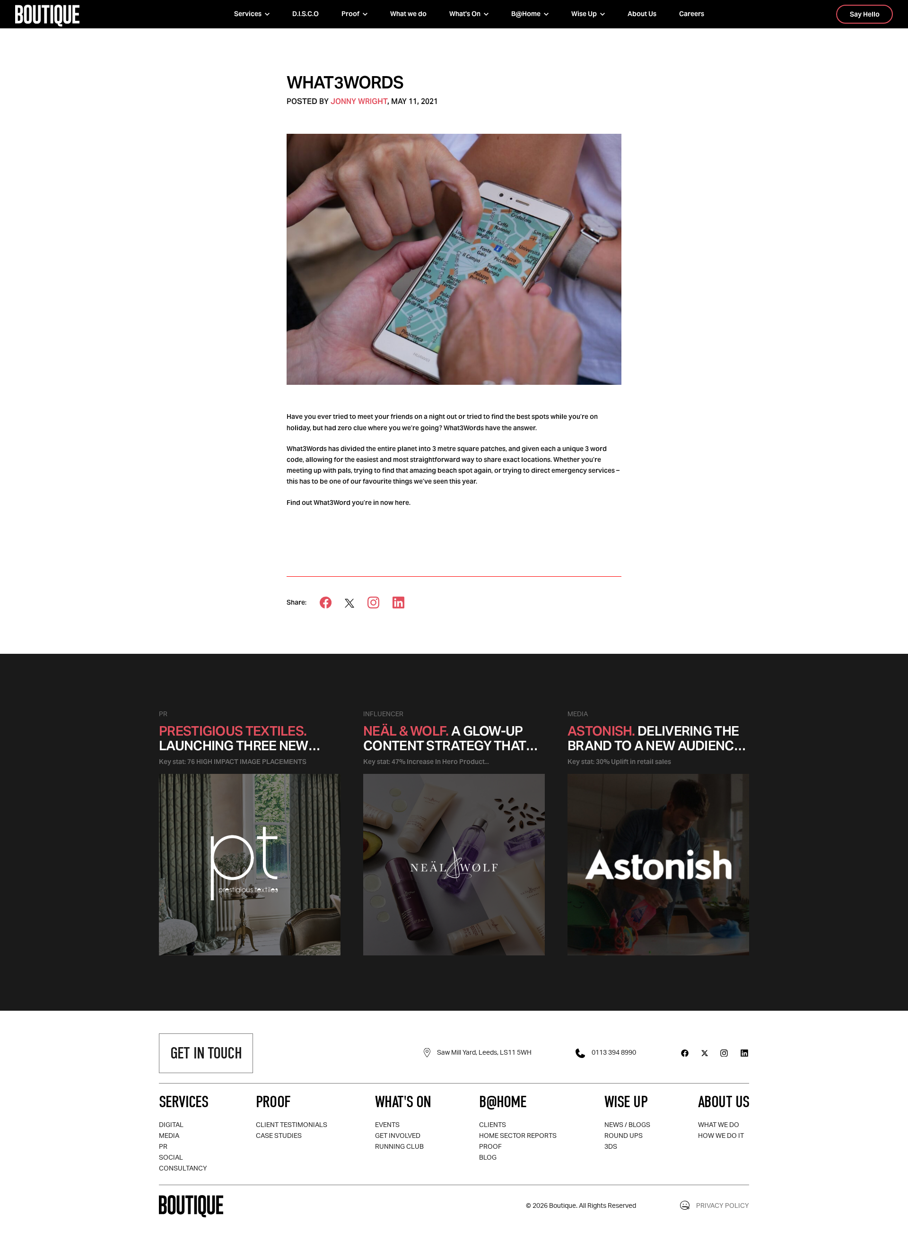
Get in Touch (206, 1053)
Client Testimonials (291, 1125)
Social (171, 1157)
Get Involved (397, 1136)
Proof (490, 1147)
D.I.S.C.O (305, 13)
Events (387, 1125)
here (402, 502)
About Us (642, 13)
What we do (408, 13)
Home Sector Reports (518, 1136)
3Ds (610, 1147)
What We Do (718, 1125)
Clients (492, 1125)
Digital (171, 1125)
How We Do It (721, 1136)
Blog (488, 1157)
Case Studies (279, 1136)
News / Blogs (627, 1125)
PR (163, 1147)
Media (169, 1136)
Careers (691, 13)
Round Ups (623, 1136)
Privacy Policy (722, 1206)
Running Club (399, 1147)
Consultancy (183, 1168)
